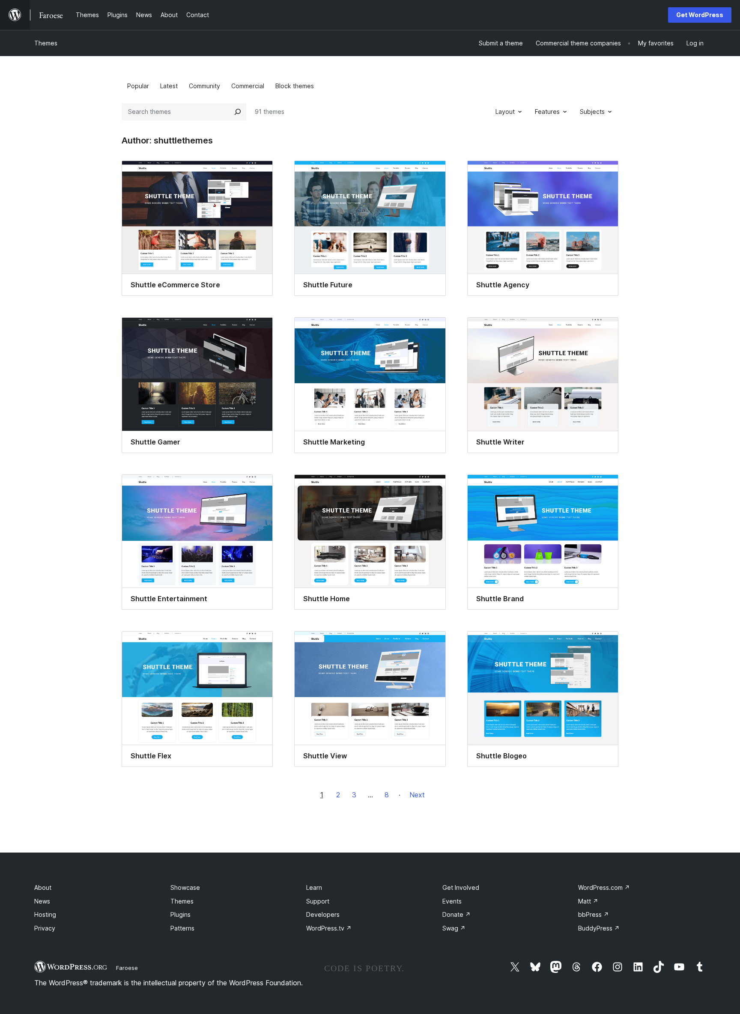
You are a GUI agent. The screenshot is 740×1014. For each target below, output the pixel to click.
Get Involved (460, 887)
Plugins (180, 914)
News (42, 901)
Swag (453, 928)
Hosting (45, 914)
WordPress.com (604, 887)
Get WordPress (699, 14)
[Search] (237, 111)
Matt (588, 901)
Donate (456, 914)
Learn (314, 887)
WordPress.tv (329, 928)
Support (317, 901)
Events (452, 901)
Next (417, 794)
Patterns (182, 928)
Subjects (592, 111)
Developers (323, 914)
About (42, 887)
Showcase (185, 887)
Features (547, 111)
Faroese (127, 967)
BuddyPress (599, 928)
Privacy (44, 928)
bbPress (593, 914)
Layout (505, 111)
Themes (45, 43)
